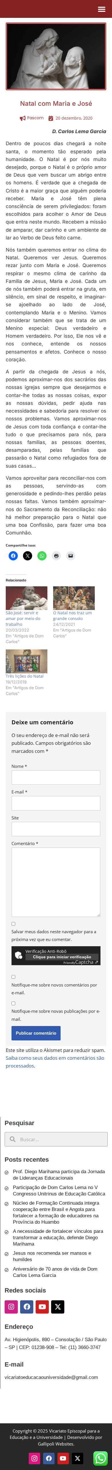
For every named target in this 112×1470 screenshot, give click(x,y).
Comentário (24, 843)
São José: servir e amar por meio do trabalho (23, 618)
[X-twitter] (57, 1307)
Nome (19, 766)
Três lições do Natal (25, 676)
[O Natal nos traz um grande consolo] (74, 598)
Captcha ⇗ (81, 962)
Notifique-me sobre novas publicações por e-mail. (55, 1015)
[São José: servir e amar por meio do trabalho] (26, 598)
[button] (102, 9)
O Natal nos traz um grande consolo (72, 615)
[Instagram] (11, 1307)
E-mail (19, 792)
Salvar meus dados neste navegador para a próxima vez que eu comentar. (53, 935)
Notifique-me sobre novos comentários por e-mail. (54, 988)
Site (15, 818)
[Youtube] (42, 1307)
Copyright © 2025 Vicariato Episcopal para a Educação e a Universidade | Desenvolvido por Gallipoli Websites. (56, 1437)
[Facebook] (26, 1307)
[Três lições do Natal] (26, 661)
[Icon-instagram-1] (34, 1458)
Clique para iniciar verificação (62, 957)
